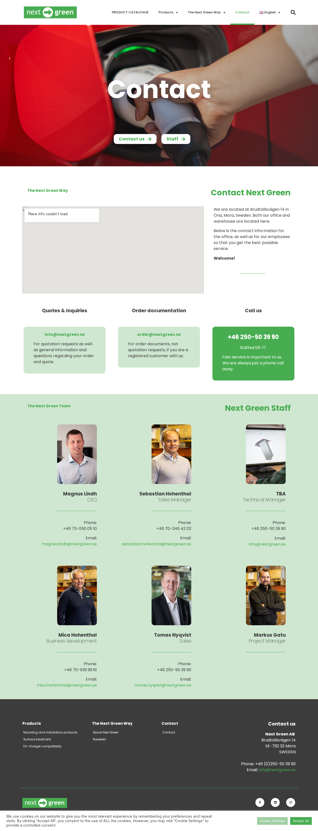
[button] (293, 12)
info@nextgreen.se (64, 334)
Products (166, 12)
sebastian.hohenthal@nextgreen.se (156, 544)
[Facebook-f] (259, 802)
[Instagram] (290, 802)
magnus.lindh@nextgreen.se (69, 544)
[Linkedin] (275, 802)
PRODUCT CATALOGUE (130, 12)
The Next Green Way (204, 12)
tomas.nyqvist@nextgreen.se (162, 685)
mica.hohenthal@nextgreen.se (67, 685)
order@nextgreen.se (159, 334)
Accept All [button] (301, 821)
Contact (242, 12)
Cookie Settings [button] (272, 821)
